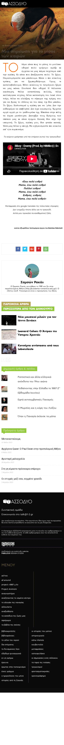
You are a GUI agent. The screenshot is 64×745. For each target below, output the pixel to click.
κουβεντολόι (37, 644)
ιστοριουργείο (38, 636)
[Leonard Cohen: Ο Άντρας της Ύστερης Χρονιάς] (8, 334)
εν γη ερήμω (7, 658)
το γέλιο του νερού (10, 640)
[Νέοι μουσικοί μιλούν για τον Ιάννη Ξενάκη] (8, 320)
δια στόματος (7, 644)
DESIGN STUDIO (12, 553)
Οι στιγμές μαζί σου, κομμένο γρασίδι (21, 478)
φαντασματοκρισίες (40, 671)
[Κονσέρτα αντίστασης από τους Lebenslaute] (8, 349)
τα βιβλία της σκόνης (10, 625)
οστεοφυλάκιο (38, 653)
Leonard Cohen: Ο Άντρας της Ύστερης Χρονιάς (37, 332)
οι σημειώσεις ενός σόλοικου (45, 658)
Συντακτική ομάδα (11, 510)
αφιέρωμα (6, 620)
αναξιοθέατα (7, 611)
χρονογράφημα (39, 676)
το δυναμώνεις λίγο (10, 649)
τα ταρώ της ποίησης (41, 662)
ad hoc (4, 576)
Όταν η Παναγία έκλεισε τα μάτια (37, 416)
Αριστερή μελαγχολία (13, 458)
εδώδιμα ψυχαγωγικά (11, 653)
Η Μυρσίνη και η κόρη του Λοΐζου (37, 408)
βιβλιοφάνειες (7, 636)
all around (6, 580)
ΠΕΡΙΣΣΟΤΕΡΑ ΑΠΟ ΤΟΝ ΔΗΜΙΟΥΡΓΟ (28, 309)
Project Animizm (9, 589)
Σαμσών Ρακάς (32, 282)
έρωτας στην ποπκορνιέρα (13, 667)
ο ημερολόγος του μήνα (12, 676)
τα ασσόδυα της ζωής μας (13, 616)
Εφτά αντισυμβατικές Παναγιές (35, 399)
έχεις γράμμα (7, 671)
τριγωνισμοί (37, 667)
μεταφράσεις (37, 649)
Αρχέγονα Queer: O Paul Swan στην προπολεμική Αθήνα (31, 448)
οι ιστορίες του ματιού (42, 631)
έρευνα (4, 662)
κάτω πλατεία (38, 640)
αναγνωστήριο (8, 593)
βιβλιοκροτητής (8, 631)
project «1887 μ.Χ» (9, 584)
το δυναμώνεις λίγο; (12, 45)
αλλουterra (6, 607)
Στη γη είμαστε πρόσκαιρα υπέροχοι (20, 468)
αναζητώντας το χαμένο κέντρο (16, 598)
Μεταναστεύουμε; (11, 438)
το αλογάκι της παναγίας (12, 602)
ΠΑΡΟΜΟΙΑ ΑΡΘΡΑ (16, 304)
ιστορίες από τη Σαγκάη (12, 680)
